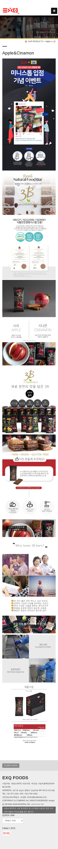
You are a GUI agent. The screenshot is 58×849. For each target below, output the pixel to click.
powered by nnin (37, 804)
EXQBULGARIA (10, 765)
